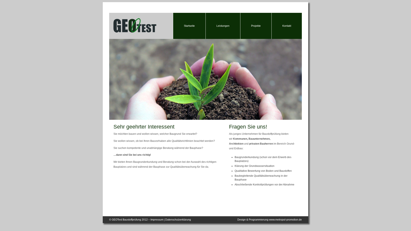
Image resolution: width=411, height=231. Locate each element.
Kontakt (286, 25)
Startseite (189, 25)
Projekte (256, 25)
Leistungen (222, 25)
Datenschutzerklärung (178, 219)
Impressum (156, 219)
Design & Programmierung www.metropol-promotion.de (269, 219)
